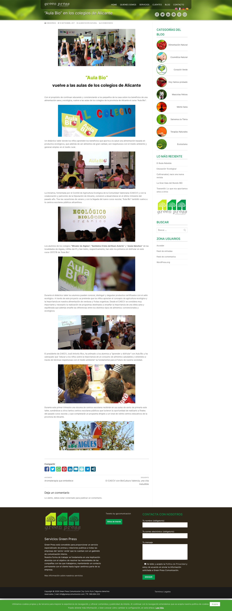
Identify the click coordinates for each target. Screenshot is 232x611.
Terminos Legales (163, 591)
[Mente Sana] (162, 111)
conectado (70, 498)
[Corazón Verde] (162, 74)
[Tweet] (52, 469)
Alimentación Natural (87, 23)
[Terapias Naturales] (162, 136)
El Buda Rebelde (164, 163)
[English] (176, 8)
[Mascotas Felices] (162, 99)
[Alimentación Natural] (162, 49)
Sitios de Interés (114, 521)
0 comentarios (106, 23)
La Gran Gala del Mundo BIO (169, 183)
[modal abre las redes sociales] (93, 469)
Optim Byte (89, 591)
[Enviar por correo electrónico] (75, 469)
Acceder (160, 245)
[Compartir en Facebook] (46, 469)
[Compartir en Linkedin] (70, 469)
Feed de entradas (164, 251)
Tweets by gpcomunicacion (118, 513)
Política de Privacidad (176, 564)
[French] (179, 8)
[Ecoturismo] (162, 148)
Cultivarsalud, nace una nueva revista (170, 176)
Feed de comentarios (166, 256)
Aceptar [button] (215, 604)
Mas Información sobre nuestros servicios (63, 575)
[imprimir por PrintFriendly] (81, 469)
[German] (183, 8)
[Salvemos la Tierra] (162, 124)
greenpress (51, 23)
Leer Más (160, 608)
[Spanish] (187, 8)
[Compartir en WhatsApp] (58, 469)
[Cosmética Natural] (162, 61)
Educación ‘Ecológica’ (167, 169)
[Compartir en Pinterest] (64, 469)
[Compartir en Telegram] (87, 469)
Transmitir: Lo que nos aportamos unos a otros (172, 190)
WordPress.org (163, 262)
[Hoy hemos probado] (162, 86)
